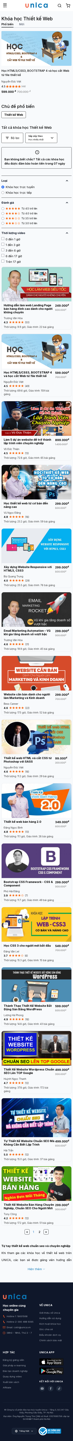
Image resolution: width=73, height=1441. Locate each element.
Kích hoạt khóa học (50, 1323)
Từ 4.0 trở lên (29, 213)
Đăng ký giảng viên (13, 1360)
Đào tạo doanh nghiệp (15, 1371)
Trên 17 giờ (13, 261)
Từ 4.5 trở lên (29, 208)
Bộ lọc (15, 138)
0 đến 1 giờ (13, 239)
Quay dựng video (12, 1376)
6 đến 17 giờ (14, 256)
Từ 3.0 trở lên (29, 223)
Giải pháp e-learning (14, 1365)
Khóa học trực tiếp (19, 192)
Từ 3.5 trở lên (29, 218)
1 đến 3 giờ (13, 245)
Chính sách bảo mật (50, 1340)
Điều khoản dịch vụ (50, 1334)
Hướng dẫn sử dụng (50, 1318)
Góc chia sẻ (46, 1329)
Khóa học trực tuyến (20, 187)
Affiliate (7, 1387)
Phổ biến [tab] (7, 24)
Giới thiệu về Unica (49, 1312)
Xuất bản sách (11, 1382)
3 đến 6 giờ (13, 250)
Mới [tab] (21, 24)
